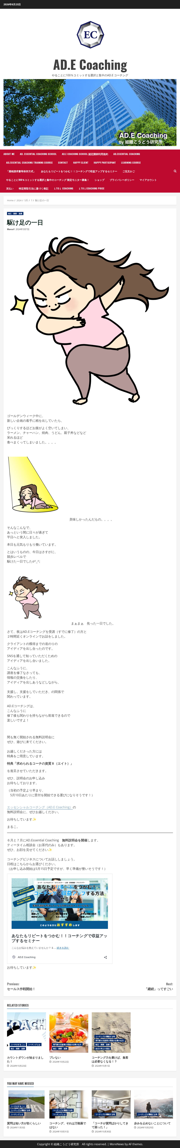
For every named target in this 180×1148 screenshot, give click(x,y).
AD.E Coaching (90, 64)
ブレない (68, 1032)
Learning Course (131, 162)
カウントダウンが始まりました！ (26, 1032)
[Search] (175, 171)
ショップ (99, 180)
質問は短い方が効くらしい (24, 1123)
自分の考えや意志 (102, 1048)
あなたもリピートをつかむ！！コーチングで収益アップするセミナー (79, 171)
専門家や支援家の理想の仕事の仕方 (67, 1044)
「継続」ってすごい (158, 986)
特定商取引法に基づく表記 (33, 188)
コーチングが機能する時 (105, 1036)
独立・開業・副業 (15, 213)
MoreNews (117, 1144)
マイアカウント (148, 180)
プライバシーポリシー (122, 180)
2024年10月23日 (18, 1065)
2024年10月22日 (61, 1061)
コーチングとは (34, 1044)
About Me (9, 154)
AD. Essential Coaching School (38, 154)
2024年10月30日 (103, 1131)
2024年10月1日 (102, 1065)
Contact (63, 162)
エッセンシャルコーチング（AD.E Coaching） (40, 807)
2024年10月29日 (145, 1127)
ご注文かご (129, 171)
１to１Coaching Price (91, 188)
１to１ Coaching (63, 188)
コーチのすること (18, 1044)
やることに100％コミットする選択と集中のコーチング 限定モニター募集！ (47, 180)
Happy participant (105, 162)
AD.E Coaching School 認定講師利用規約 (85, 154)
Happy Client (80, 162)
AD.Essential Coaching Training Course (29, 162)
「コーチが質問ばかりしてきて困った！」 (111, 1104)
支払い (10, 188)
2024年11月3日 (17, 1127)
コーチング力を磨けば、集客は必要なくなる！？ (111, 1032)
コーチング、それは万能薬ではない (68, 1104)
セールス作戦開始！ (21, 986)
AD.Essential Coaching (126, 154)
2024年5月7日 (22, 229)
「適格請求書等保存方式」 (21, 171)
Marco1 (11, 229)
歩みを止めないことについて (153, 1104)
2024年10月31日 (61, 1131)
